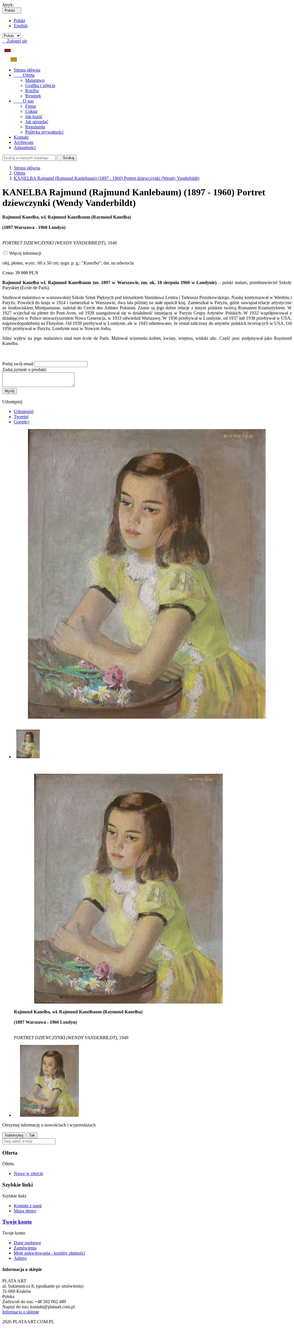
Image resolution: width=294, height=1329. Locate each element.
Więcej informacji (25, 253)
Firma (30, 106)
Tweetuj (21, 416)
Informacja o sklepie (20, 1311)
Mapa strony (25, 1210)
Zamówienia (25, 1247)
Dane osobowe (27, 1242)
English (21, 25)
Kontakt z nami (28, 1205)
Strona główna (27, 69)
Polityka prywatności (44, 132)
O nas (24, 101)
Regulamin (35, 126)
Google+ (22, 421)
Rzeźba (32, 90)
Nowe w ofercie (28, 1173)
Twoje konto (17, 1222)
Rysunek (33, 95)
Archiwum (23, 142)
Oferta (24, 75)
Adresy (20, 1258)
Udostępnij (24, 411)
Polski (19, 20)
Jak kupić (33, 116)
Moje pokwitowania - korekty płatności (49, 1253)
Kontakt (21, 137)
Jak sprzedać (36, 121)
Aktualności (25, 147)
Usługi (31, 111)
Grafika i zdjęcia (40, 85)
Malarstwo (35, 80)
